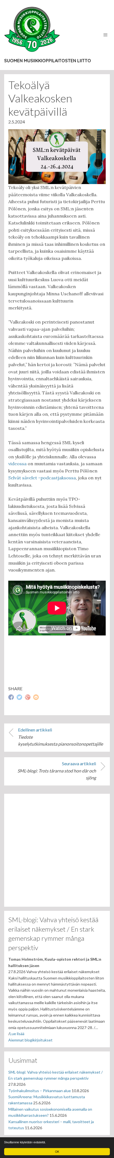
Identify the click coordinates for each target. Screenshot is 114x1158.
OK (57, 1151)
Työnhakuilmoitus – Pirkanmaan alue (39, 1090)
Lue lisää (17, 1033)
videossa (17, 463)
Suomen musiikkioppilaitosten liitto (47, 60)
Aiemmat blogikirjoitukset (30, 1040)
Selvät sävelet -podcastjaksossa (42, 477)
